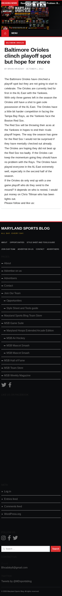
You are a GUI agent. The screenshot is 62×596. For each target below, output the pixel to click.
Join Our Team (8, 249)
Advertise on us (25, 249)
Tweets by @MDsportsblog (16, 581)
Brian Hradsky (16, 69)
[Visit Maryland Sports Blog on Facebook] (9, 386)
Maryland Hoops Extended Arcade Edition (30, 330)
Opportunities (17, 242)
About (4, 242)
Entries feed (11, 499)
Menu (14, 33)
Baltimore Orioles (15, 43)
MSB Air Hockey (16, 338)
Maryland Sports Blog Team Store (23, 315)
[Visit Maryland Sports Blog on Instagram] (3, 539)
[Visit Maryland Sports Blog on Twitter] (3, 386)
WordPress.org (12, 514)
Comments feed (13, 506)
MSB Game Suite (14, 323)
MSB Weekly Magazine (17, 375)
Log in (7, 491)
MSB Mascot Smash (18, 345)
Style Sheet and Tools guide (41, 242)
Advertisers (53, 249)
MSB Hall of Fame (14, 360)
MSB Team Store (13, 368)
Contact (40, 249)
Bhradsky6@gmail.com (14, 567)
